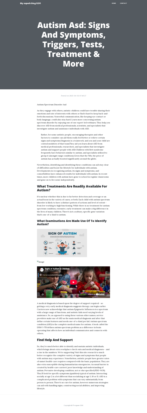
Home (114, 3)
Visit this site (81, 352)
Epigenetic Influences (84, 309)
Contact (123, 3)
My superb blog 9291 (30, 3)
